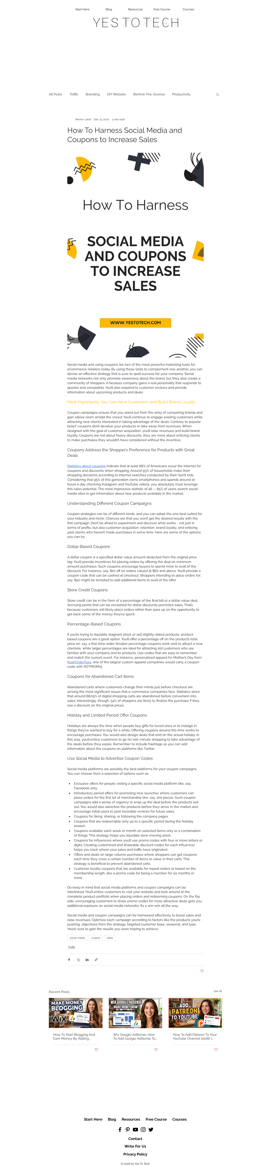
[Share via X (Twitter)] (78, 959)
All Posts (55, 94)
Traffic (74, 94)
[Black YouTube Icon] (135, 1129)
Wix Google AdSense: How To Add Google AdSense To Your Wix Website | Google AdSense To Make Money (134, 1036)
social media (77, 937)
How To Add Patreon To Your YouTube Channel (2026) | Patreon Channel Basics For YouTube (195, 1036)
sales (110, 937)
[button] (217, 94)
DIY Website (116, 94)
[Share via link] (96, 959)
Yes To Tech (136, 22)
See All (218, 991)
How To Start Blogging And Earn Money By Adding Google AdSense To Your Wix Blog (74, 1036)
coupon (95, 937)
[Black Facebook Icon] (120, 1129)
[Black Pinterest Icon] (127, 1129)
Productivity (181, 94)
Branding (93, 94)
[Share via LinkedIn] (87, 959)
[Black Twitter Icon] (151, 1129)
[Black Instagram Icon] (143, 1129)
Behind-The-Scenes (149, 94)
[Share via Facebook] (69, 959)
